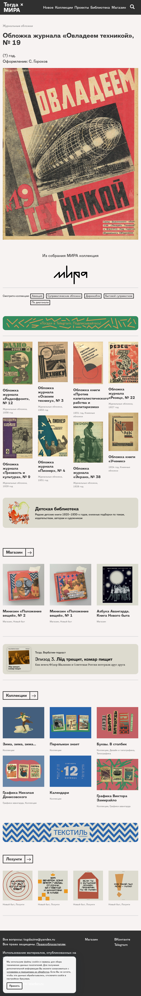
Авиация (37, 296)
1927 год (114, 407)
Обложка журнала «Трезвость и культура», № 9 (16, 470)
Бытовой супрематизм (118, 296)
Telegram (121, 945)
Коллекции (64, 7)
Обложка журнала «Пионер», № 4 (51, 466)
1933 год (43, 410)
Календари (59, 792)
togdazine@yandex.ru (39, 939)
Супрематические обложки (64, 296)
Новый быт (19, 621)
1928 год (78, 486)
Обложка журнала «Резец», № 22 (122, 393)
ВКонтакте (122, 939)
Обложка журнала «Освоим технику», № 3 (51, 394)
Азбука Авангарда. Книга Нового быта (113, 613)
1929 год (8, 486)
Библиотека (100, 7)
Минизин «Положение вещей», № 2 (22, 613)
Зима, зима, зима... (19, 744)
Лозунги (20, 904)
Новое (48, 7)
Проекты (82, 7)
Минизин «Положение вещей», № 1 (69, 613)
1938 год (8, 412)
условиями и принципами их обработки (28, 971)
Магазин (119, 7)
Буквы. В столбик (112, 744)
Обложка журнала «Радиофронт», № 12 (16, 396)
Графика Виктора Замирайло (112, 798)
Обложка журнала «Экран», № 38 (87, 472)
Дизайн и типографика (122, 750)
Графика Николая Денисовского (18, 794)
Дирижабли (93, 296)
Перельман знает (64, 744)
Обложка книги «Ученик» (122, 459)
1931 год (78, 412)
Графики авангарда (13, 802)
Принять (14, 986)
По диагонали (40, 302)
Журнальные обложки (18, 26)
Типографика (104, 753)
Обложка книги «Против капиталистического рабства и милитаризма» (91, 398)
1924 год (114, 467)
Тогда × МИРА (13, 7)
